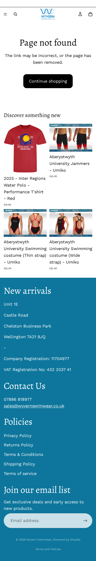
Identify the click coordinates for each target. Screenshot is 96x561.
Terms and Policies (48, 549)
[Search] (15, 14)
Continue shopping (48, 81)
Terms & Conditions (23, 454)
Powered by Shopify (66, 539)
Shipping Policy (19, 463)
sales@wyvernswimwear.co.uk (34, 405)
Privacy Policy (17, 435)
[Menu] (5, 14)
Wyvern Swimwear (39, 539)
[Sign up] (85, 520)
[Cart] (90, 14)
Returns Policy (18, 444)
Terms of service (20, 473)
